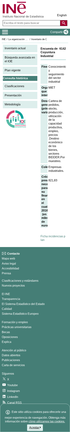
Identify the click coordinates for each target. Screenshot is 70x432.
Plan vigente (13, 70)
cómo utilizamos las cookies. (47, 421)
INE (4, 39)
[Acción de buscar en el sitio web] (63, 23)
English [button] (62, 15)
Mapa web (8, 258)
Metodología (12, 104)
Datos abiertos (11, 355)
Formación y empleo (15, 322)
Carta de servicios (13, 365)
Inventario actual (15, 48)
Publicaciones (11, 360)
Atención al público (14, 350)
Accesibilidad (10, 268)
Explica (6, 341)
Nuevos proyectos (13, 285)
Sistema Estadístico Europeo (20, 313)
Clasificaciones (14, 86)
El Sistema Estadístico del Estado (23, 304)
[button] (58, 32)
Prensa (6, 273)
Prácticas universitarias (16, 327)
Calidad (7, 308)
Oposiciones (10, 337)
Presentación (13, 95)
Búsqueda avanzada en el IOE (20, 59)
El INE (6, 294)
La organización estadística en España (28, 39)
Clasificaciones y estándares (20, 280)
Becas (6, 332)
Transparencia (11, 298)
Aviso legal (9, 263)
